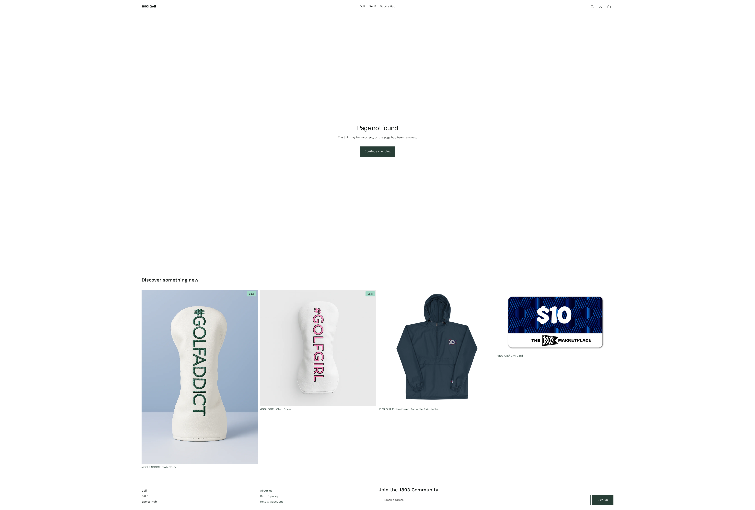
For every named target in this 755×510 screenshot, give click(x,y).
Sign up (603, 499)
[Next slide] (252, 376)
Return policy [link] (269, 496)
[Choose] (488, 399)
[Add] (251, 457)
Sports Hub (149, 501)
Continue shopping (377, 151)
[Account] (600, 6)
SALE (145, 496)
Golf (144, 490)
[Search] (592, 6)
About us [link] (266, 490)
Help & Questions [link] (271, 501)
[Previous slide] (147, 376)
